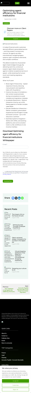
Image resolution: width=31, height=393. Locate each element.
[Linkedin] (19, 198)
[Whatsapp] (22, 198)
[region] (15, 379)
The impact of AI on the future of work (18, 215)
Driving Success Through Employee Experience (19, 226)
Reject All (15, 389)
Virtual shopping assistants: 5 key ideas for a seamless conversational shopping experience (20, 255)
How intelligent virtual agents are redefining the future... (9, 290)
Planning (6, 23)
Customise (16, 385)
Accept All (15, 381)
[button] (28, 3)
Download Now (8, 181)
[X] (16, 198)
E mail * (5, 144)
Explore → (16, 39)
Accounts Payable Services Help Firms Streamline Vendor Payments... (22, 290)
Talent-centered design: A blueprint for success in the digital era (19, 240)
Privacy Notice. (7, 174)
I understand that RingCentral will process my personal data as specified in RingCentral (15, 173)
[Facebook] (13, 198)
